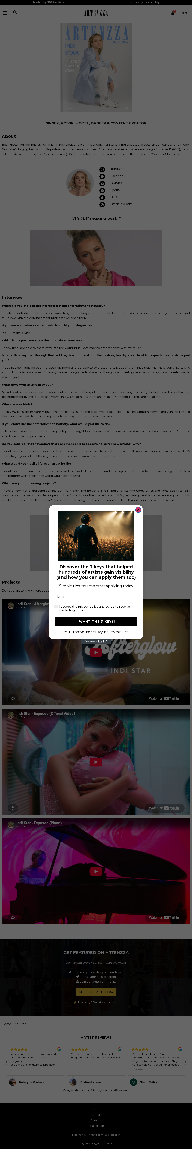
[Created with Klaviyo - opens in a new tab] (96, 641)
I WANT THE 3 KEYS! (96, 621)
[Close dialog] (138, 510)
